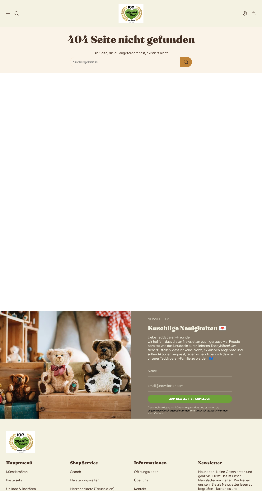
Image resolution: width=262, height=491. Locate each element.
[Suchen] (186, 62)
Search (75, 472)
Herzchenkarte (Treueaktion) (92, 489)
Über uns (141, 480)
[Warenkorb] (253, 13)
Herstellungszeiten (84, 480)
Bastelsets (14, 480)
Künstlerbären (17, 472)
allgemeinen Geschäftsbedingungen (169, 410)
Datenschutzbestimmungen (211, 410)
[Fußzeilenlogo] (20, 442)
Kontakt (140, 489)
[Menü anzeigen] (8, 13)
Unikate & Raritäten (21, 489)
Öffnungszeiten (146, 472)
